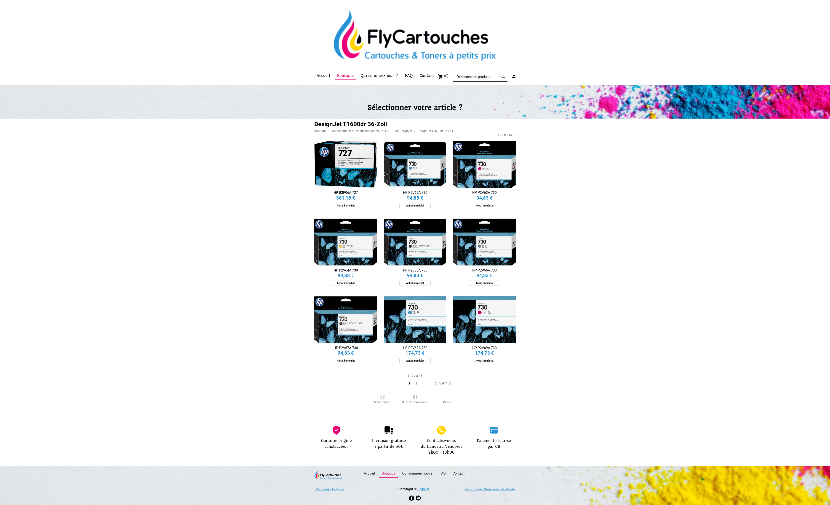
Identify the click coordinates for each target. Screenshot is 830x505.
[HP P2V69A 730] (484, 319)
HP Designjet (403, 131)
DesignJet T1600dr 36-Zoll (435, 131)
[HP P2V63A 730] (484, 164)
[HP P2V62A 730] (415, 164)
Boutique (320, 131)
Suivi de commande (415, 402)
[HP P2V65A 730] (415, 242)
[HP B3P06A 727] (345, 164)
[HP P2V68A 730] (415, 319)
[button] (443, 383)
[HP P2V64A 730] (345, 242)
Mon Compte (382, 402)
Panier (447, 402)
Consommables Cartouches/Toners (356, 131)
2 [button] (416, 383)
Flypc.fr (423, 489)
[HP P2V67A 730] (345, 319)
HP (387, 131)
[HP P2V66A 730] (484, 242)
